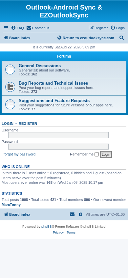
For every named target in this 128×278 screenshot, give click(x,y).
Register (28, 123)
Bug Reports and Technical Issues (53, 83)
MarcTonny (11, 205)
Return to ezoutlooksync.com (88, 38)
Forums (64, 56)
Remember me (82, 154)
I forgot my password (18, 154)
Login (7, 123)
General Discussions (40, 65)
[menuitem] (17, 28)
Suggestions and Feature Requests (54, 100)
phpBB (46, 226)
